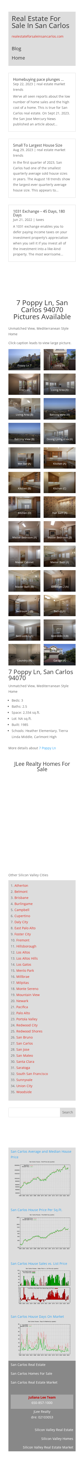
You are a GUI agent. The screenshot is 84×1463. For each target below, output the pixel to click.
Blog (16, 48)
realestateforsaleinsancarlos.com (37, 36)
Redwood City (27, 1025)
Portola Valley (26, 1019)
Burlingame (23, 903)
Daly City (21, 922)
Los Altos (23, 952)
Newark (22, 1001)
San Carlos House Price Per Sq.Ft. (36, 1210)
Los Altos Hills (27, 958)
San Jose (22, 1049)
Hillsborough (26, 946)
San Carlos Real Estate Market (34, 1382)
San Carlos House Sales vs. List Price (39, 1263)
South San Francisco (32, 1073)
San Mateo (24, 1055)
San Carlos (24, 1043)
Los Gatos (23, 964)
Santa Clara (25, 1061)
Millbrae (22, 976)
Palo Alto (23, 1013)
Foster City (22, 934)
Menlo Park (25, 970)
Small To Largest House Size (37, 145)
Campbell (21, 910)
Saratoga (23, 1067)
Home (18, 58)
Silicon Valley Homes (57, 1438)
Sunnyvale (24, 1080)
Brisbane (21, 897)
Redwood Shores (29, 1031)
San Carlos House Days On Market (37, 1316)
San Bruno (24, 1037)
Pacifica (22, 1007)
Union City (24, 1086)
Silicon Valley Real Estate (54, 1430)
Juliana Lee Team (42, 1397)
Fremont (22, 940)
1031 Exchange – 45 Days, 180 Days (39, 213)
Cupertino (22, 916)
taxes (40, 219)
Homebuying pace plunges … (38, 79)
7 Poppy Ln (47, 748)
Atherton (21, 885)
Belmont (21, 891)
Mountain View (28, 995)
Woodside (24, 1092)
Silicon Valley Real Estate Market (48, 1447)
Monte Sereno (27, 988)
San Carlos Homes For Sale (31, 1373)
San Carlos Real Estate (28, 1364)
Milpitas (22, 982)
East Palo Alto (24, 928)
